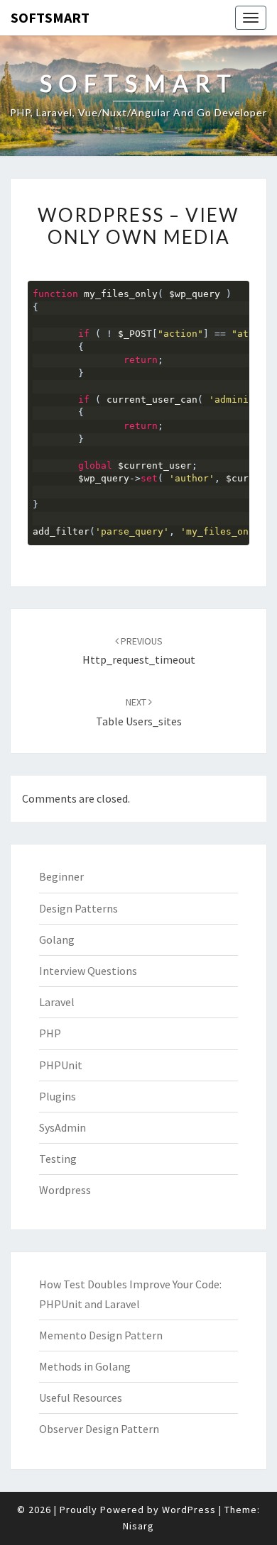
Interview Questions (88, 971)
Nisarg (138, 1525)
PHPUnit (60, 1065)
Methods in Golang (85, 1366)
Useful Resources (80, 1397)
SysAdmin (62, 1127)
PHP (50, 1033)
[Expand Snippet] (245, 290)
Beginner (61, 876)
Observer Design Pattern (99, 1429)
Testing (58, 1158)
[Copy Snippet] (238, 290)
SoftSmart (50, 17)
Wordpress (65, 1190)
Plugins (57, 1096)
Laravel (57, 1002)
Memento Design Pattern (101, 1335)
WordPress (189, 1509)
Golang (57, 939)
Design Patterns (78, 908)
